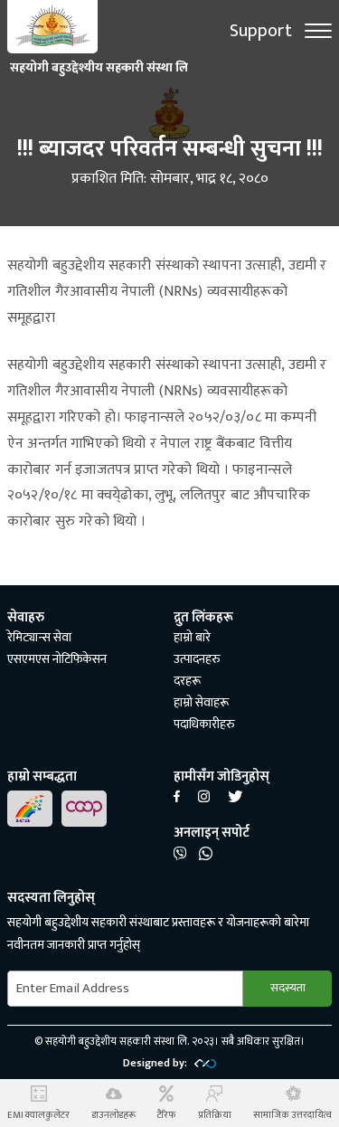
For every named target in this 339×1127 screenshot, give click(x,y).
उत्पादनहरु (197, 659)
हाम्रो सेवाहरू (201, 702)
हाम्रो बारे (192, 637)
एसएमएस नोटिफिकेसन (57, 659)
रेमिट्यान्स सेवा (39, 637)
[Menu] (318, 31)
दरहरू (187, 680)
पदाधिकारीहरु (204, 724)
